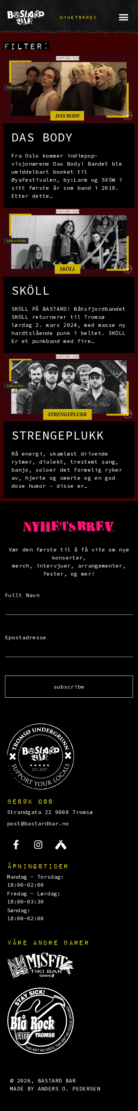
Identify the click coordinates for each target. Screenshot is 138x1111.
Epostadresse (26, 637)
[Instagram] (38, 844)
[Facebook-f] (16, 844)
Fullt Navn (22, 595)
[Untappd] (60, 844)
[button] (78, 17)
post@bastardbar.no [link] (38, 823)
